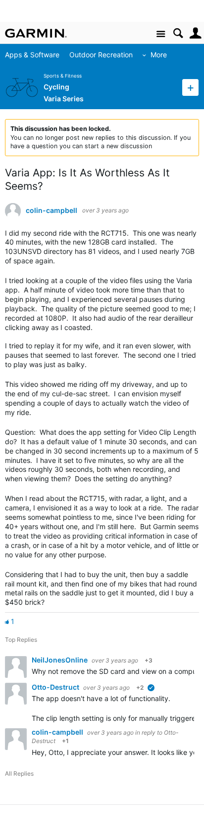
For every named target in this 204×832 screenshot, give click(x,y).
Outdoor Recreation (101, 54)
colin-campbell (51, 210)
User (195, 33)
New (190, 87)
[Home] (36, 33)
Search (178, 33)
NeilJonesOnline (60, 660)
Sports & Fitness (63, 76)
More (159, 54)
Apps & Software (32, 54)
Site (160, 34)
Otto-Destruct (56, 687)
